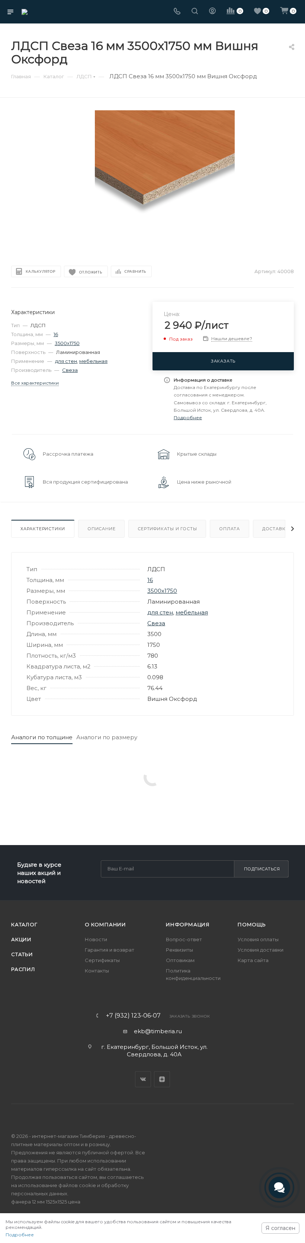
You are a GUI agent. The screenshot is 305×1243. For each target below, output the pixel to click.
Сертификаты (102, 960)
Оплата (229, 528)
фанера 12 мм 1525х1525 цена (45, 1202)
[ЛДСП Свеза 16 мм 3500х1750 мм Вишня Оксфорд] (165, 180)
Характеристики (42, 528)
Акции (21, 939)
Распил (23, 969)
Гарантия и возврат (109, 950)
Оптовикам (180, 960)
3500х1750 (67, 343)
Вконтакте (143, 1079)
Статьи (22, 954)
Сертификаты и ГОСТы (167, 528)
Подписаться (262, 869)
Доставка (275, 528)
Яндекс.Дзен (162, 1079)
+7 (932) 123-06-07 (133, 1016)
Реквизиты (179, 950)
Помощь (252, 924)
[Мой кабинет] (212, 11)
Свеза (70, 370)
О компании (105, 924)
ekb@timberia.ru (158, 1031)
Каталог (24, 924)
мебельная (93, 361)
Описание (101, 528)
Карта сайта (253, 960)
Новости (96, 939)
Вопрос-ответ (184, 939)
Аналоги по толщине (42, 737)
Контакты (97, 971)
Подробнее (20, 1234)
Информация (188, 924)
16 (56, 334)
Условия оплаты (258, 939)
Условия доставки (260, 950)
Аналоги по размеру (106, 737)
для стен (66, 361)
